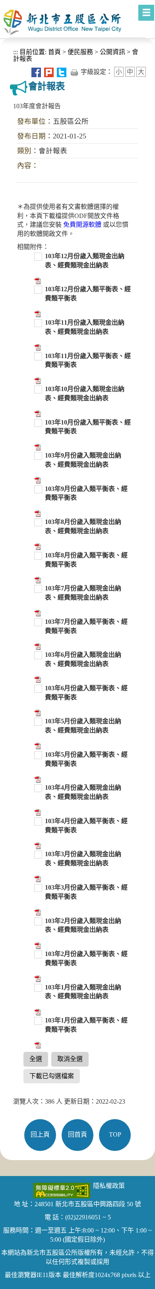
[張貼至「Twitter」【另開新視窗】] (61, 71)
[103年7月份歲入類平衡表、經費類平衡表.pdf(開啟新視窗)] (37, 645)
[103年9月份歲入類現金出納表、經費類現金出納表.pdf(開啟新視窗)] (37, 479)
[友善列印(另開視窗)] (74, 71)
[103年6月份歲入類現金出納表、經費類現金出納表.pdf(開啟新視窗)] (37, 679)
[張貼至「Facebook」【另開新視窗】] (36, 71)
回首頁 (77, 1134)
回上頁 (40, 1134)
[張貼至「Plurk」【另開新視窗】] (49, 71)
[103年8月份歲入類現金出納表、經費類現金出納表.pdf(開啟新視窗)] (37, 546)
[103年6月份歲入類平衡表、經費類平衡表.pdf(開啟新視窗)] (37, 712)
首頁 (53, 52)
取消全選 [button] (70, 1058)
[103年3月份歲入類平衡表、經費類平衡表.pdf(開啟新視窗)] (37, 911)
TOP (115, 1134)
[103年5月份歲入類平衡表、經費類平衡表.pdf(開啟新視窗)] (37, 778)
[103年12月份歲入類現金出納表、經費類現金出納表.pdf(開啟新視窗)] (37, 280)
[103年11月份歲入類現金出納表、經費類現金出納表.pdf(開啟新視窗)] (37, 346)
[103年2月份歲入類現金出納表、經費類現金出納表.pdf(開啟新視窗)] (37, 944)
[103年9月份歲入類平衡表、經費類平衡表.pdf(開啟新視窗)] (37, 512)
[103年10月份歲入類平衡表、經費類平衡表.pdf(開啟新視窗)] (37, 446)
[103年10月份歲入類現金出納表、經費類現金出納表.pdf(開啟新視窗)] (37, 413)
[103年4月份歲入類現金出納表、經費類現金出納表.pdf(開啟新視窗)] (37, 811)
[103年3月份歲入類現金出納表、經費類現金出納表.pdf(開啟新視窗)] (37, 878)
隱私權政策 (109, 1185)
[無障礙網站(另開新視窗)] (62, 1189)
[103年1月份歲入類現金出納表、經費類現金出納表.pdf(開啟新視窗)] (37, 1011)
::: (15, 52)
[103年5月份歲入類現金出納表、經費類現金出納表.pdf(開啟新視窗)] (37, 745)
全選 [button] (35, 1058)
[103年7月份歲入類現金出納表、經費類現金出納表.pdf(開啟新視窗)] (37, 612)
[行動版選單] (146, 13)
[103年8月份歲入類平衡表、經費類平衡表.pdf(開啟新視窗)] (37, 579)
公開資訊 (112, 52)
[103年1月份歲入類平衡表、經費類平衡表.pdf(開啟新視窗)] (37, 1044)
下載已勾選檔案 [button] (51, 1076)
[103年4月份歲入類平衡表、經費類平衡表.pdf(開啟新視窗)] (37, 845)
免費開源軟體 (83, 224)
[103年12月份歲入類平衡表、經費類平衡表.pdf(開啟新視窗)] (37, 313)
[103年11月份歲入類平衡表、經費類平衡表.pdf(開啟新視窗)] (37, 379)
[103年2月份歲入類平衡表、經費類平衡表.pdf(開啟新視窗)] (37, 978)
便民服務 (80, 52)
